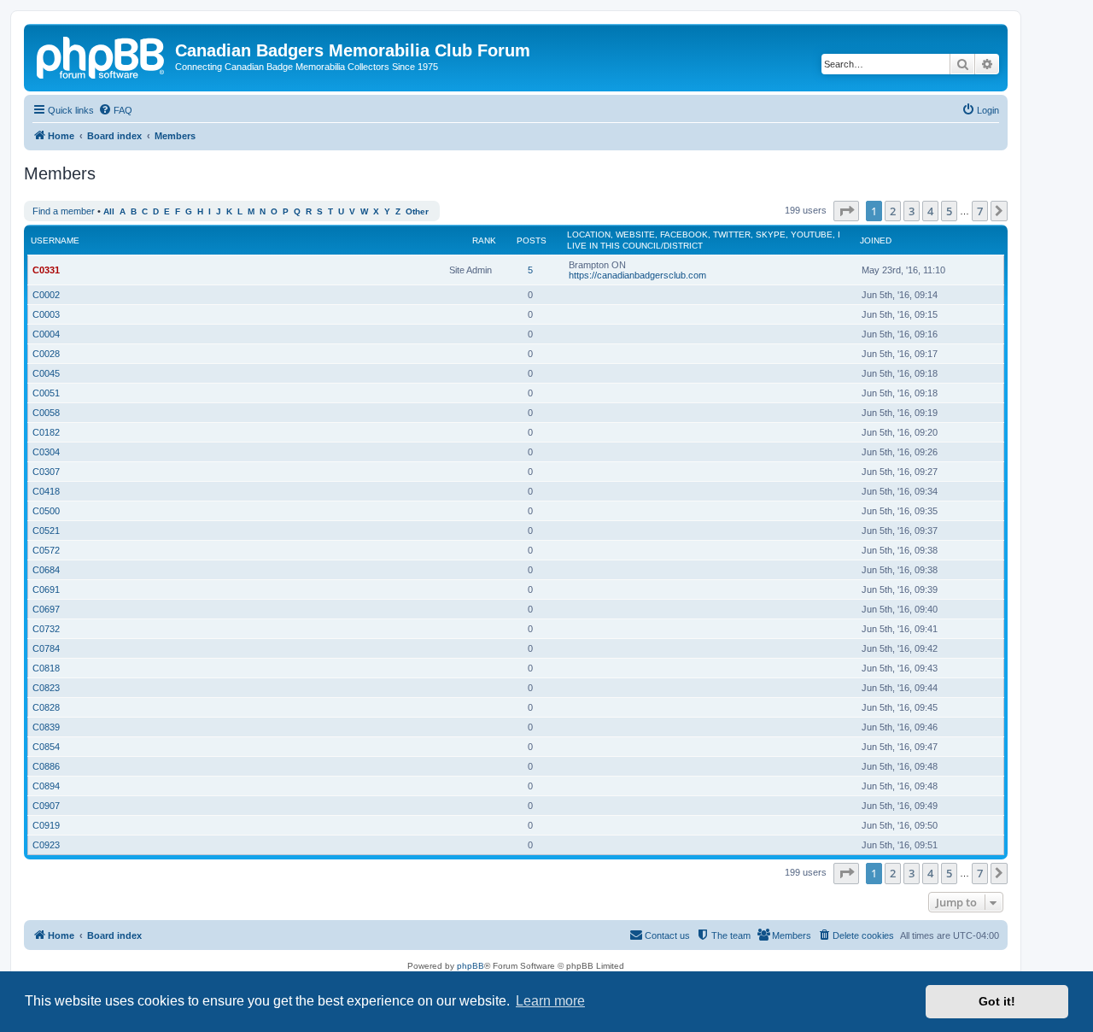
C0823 (46, 688)
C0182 (46, 432)
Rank (484, 240)
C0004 (46, 334)
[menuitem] (115, 110)
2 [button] (893, 211)
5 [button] (949, 211)
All (108, 211)
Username (55, 240)
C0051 (46, 393)
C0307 (46, 471)
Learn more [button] (550, 1001)
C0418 (46, 491)
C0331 (46, 270)
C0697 (46, 609)
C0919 (46, 825)
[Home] (101, 55)
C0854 (46, 747)
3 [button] (912, 211)
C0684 (46, 570)
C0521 (46, 530)
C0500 (46, 511)
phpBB (470, 965)
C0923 (46, 845)
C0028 (46, 354)
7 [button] (980, 211)
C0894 (46, 786)
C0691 (46, 589)
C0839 (46, 727)
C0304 (46, 452)
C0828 (46, 707)
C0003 (46, 314)
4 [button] (930, 211)
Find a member (63, 211)
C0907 (46, 805)
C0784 (46, 648)
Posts (531, 240)
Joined (875, 240)
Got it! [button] (997, 1001)
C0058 (46, 413)
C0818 (46, 668)
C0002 (46, 295)
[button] (846, 211)
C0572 (46, 550)
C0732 (46, 629)
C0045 (46, 373)
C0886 (46, 766)
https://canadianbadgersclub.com (637, 275)
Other (417, 211)
